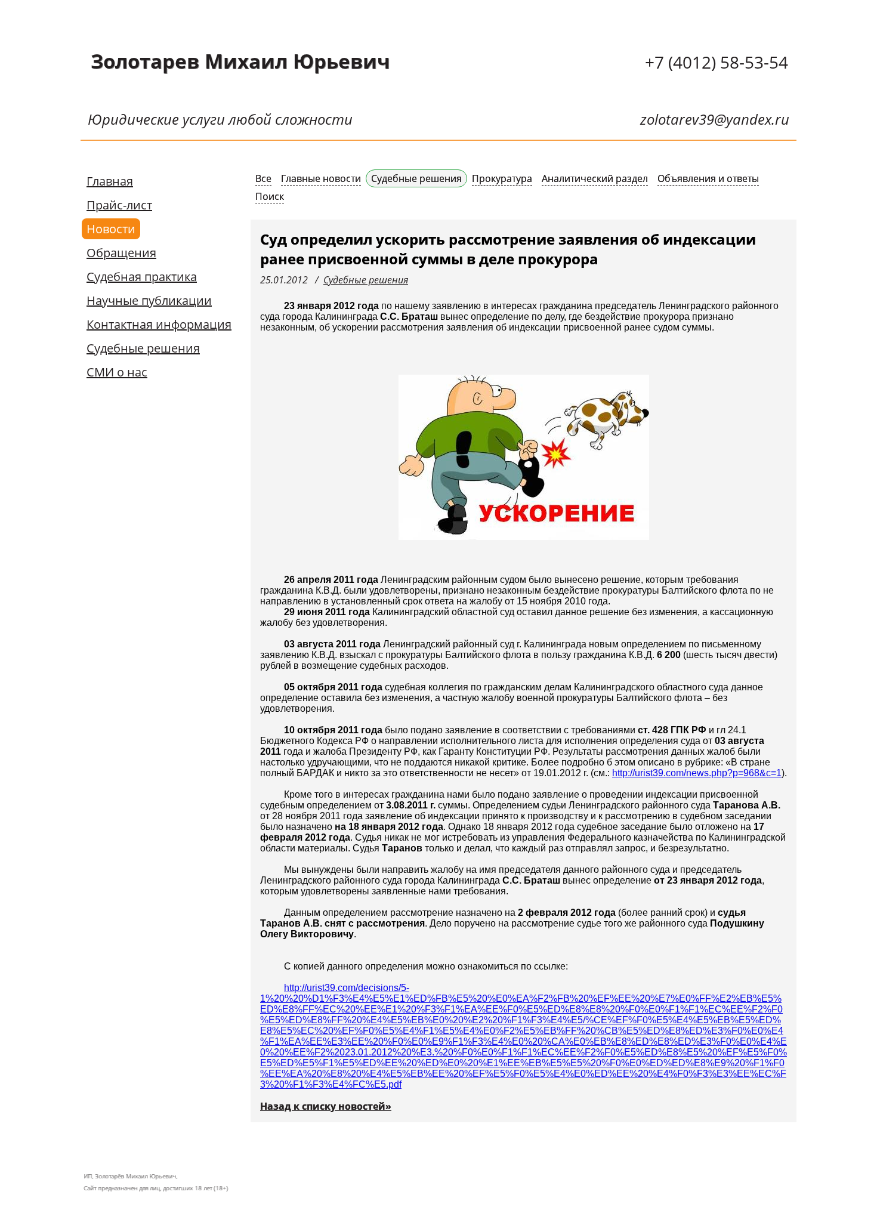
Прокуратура (502, 178)
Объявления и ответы (708, 178)
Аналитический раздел (595, 178)
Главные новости (321, 178)
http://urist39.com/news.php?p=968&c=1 (697, 773)
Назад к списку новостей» (325, 1106)
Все (263, 178)
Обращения (121, 253)
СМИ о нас (117, 372)
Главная (110, 181)
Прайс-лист (119, 205)
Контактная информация (159, 324)
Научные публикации (149, 300)
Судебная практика (142, 276)
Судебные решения (143, 348)
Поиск (269, 196)
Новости (111, 229)
